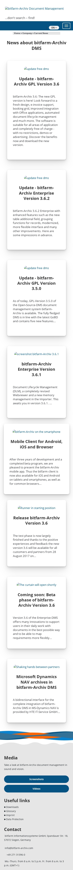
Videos (36, 788)
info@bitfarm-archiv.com (19, 848)
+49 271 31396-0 (16, 854)
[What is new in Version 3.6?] (36, 69)
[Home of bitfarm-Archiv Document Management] (34, 8)
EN (53, 27)
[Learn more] (36, 584)
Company (27, 33)
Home (17, 33)
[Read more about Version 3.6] (36, 508)
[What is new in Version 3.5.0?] (36, 178)
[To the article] (36, 667)
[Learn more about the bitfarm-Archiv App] (37, 431)
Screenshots (36, 779)
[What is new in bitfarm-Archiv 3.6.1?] (36, 354)
